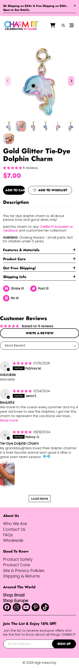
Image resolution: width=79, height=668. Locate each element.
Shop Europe (15, 600)
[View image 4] (45, 126)
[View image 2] (21, 126)
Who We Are (15, 523)
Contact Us (14, 529)
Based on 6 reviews (37, 326)
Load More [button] (39, 498)
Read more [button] (9, 420)
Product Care (14, 259)
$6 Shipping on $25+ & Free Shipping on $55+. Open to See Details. (35, 8)
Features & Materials (21, 249)
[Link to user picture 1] (7, 474)
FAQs (8, 535)
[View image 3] (33, 126)
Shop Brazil (14, 595)
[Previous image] (8, 81)
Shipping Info (14, 276)
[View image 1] (8, 126)
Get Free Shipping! (19, 268)
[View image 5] (58, 126)
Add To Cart (15, 190)
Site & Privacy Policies (23, 570)
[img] (22, 363)
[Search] (63, 25)
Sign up (64, 644)
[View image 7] (8, 138)
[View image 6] (70, 126)
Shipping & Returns (21, 576)
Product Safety (18, 559)
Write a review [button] (40, 333)
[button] (13, 168)
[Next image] (71, 81)
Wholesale (13, 540)
